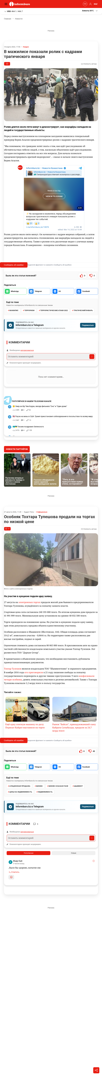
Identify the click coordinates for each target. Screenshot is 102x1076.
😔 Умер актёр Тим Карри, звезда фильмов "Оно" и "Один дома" (40, 406)
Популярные (28, 853)
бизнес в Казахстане (58, 786)
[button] (90, 10)
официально (42, 512)
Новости (18, 19)
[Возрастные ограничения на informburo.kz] (84, 4)
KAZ (95, 4)
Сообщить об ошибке (14, 265)
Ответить (15, 872)
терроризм (29, 310)
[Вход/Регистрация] (90, 4)
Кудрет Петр (29, 512)
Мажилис (13, 310)
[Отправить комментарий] (91, 356)
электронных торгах (29, 602)
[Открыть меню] (6, 4)
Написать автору (90, 64)
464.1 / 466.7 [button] (15, 11)
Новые (73, 853)
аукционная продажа (19, 786)
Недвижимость (45, 792)
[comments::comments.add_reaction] (11, 877)
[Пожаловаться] (94, 861)
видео (26, 47)
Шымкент (78, 786)
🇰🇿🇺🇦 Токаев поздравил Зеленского (28, 427)
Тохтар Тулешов (12, 668)
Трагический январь (83, 310)
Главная (7, 19)
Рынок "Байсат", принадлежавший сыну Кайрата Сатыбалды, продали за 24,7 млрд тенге (74, 727)
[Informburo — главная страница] (20, 4)
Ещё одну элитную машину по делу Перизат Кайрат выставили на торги (25, 726)
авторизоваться (27, 350)
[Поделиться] (96, 1070)
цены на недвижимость (20, 792)
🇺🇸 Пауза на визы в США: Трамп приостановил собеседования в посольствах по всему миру (53, 416)
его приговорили (34, 672)
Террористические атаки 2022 (54, 310)
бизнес (39, 786)
